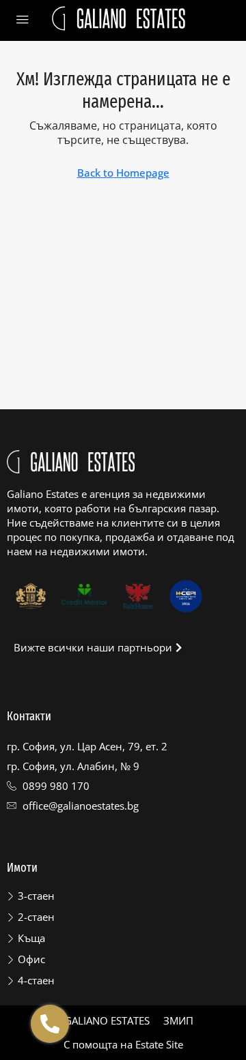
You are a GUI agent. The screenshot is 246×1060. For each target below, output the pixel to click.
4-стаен (36, 980)
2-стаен (36, 917)
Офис (31, 959)
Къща (31, 938)
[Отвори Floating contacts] (50, 1024)
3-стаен (36, 895)
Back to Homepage (123, 172)
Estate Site (159, 1044)
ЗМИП (178, 1020)
